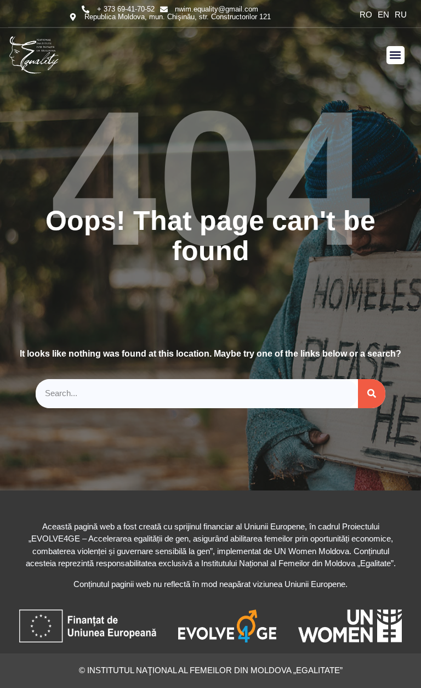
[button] (395, 55)
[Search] (371, 393)
